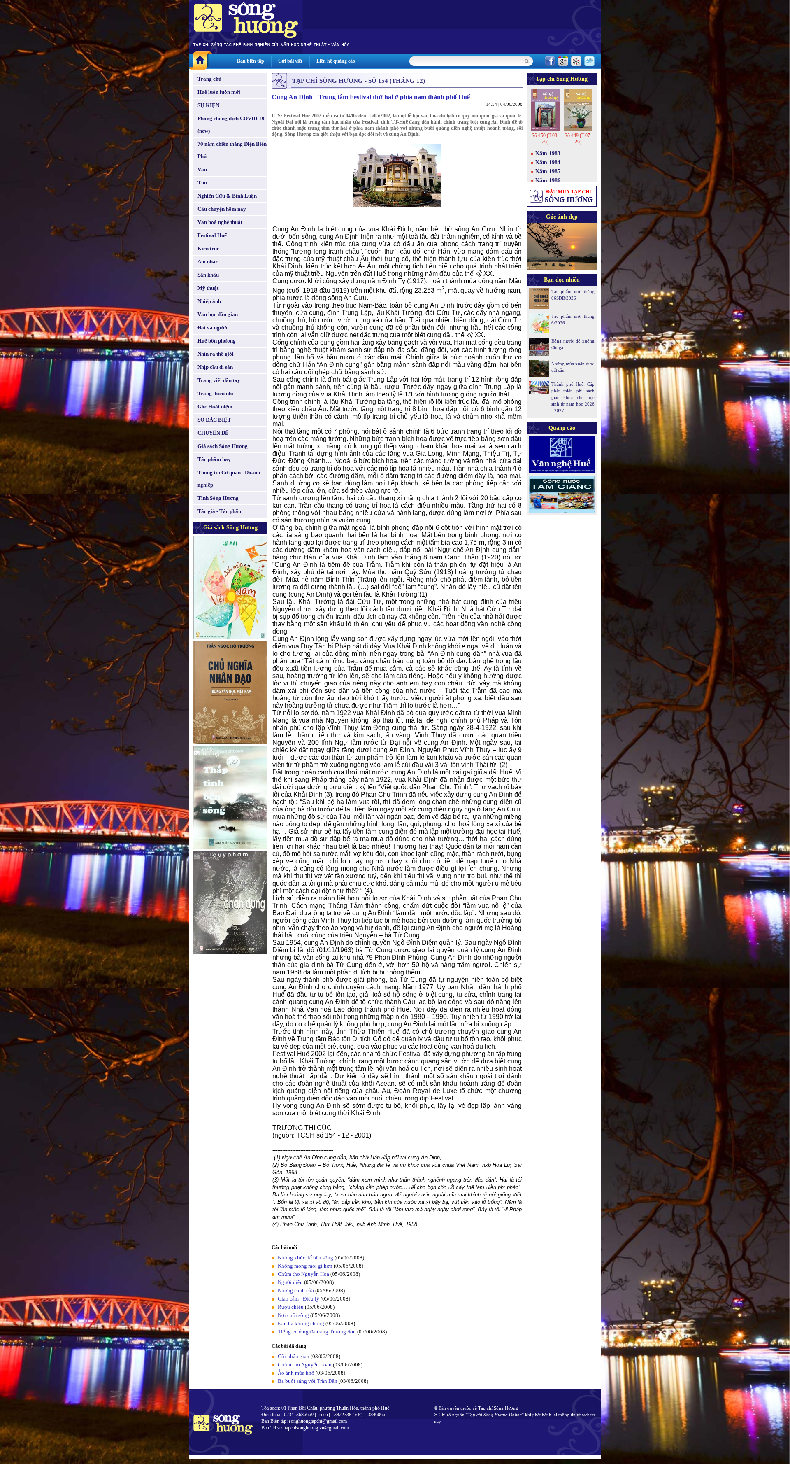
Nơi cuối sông (293, 1315)
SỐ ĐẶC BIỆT (214, 420)
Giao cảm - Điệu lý (298, 1299)
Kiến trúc (208, 248)
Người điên (290, 1282)
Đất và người (213, 327)
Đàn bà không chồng (301, 1323)
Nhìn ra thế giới (216, 354)
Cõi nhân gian (293, 1356)
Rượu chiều (291, 1307)
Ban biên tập (250, 61)
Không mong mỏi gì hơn (305, 1266)
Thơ (202, 183)
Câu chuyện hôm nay (222, 209)
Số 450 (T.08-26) (545, 139)
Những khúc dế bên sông (305, 1257)
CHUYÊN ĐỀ (213, 433)
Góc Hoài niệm (215, 406)
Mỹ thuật (208, 288)
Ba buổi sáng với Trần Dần (307, 1381)
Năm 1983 (547, 153)
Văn (202, 169)
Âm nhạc (208, 262)
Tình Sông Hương (218, 498)
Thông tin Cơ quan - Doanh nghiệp (229, 478)
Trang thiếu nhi (215, 393)
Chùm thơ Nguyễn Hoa (303, 1274)
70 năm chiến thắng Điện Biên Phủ (232, 150)
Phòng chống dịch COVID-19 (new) (231, 124)
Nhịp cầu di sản (215, 367)
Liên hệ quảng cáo (335, 61)
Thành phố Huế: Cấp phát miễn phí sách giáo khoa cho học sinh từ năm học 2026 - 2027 (573, 397)
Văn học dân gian (218, 314)
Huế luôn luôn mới (219, 92)
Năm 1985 (547, 171)
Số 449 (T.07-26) (578, 139)
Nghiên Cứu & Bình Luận (227, 196)
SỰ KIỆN (208, 105)
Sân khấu (208, 275)
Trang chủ (209, 79)
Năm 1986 (547, 180)
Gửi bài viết (290, 61)
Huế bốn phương (217, 341)
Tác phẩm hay (214, 459)
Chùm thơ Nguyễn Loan (305, 1364)
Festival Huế (212, 235)
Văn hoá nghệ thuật (220, 222)
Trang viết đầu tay (219, 380)
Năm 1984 (547, 162)
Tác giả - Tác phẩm (220, 511)
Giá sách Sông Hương (223, 446)
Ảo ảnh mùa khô (296, 1373)
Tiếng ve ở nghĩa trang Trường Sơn (317, 1332)
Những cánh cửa (296, 1290)
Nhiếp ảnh (209, 301)
